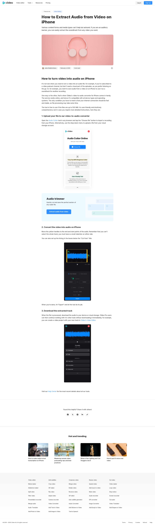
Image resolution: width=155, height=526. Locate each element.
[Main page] (9, 2)
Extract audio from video (58, 212)
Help (151, 522)
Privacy (130, 522)
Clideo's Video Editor (88, 320)
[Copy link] (87, 415)
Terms (124, 522)
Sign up (148, 3)
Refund (145, 522)
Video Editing (57, 11)
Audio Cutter (53, 120)
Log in (139, 3)
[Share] (112, 68)
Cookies (137, 522)
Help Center (52, 391)
